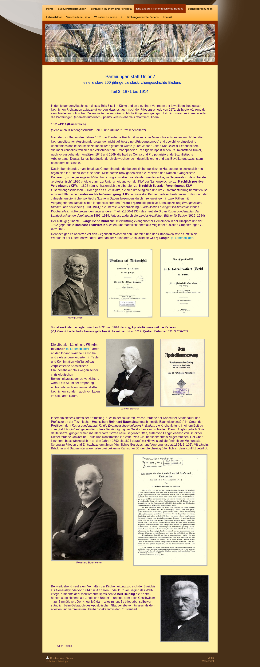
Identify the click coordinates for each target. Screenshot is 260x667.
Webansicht (208, 661)
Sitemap (70, 658)
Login (211, 658)
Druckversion (57, 658)
